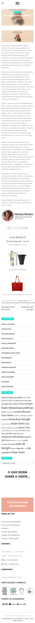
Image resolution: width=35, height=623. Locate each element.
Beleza (11, 404)
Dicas (12, 419)
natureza (16, 433)
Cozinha (16, 416)
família (3, 428)
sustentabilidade (8, 444)
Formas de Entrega (9, 532)
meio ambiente (15, 430)
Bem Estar (19, 403)
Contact (24, 616)
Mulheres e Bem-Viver (10, 353)
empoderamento (16, 303)
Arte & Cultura (7, 324)
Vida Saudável (7, 386)
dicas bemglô (22, 419)
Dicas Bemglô (7, 339)
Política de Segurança (10, 525)
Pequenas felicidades (12, 436)
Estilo (27, 423)
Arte (28, 397)
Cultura (4, 419)
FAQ (29, 616)
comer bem (9, 412)
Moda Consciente (8, 343)
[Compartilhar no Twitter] (15, 228)
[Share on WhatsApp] (8, 228)
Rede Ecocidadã (8, 372)
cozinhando (22, 416)
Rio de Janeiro (18, 440)
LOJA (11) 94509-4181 (11, 564)
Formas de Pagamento (10, 535)
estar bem (17, 423)
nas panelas (6, 433)
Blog (19, 616)
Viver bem (18, 452)
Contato (5, 528)
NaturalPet (6, 362)
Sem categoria (7, 377)
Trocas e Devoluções (10, 538)
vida (25, 448)
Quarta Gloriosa (8, 367)
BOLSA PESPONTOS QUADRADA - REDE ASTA (17, 294)
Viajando (5, 382)
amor (24, 398)
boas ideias (8, 408)
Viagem (13, 448)
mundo (27, 430)
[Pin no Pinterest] (22, 228)
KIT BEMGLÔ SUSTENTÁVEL (17, 269)
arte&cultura (19, 400)
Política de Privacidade (11, 522)
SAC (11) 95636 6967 (10, 560)
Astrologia (6, 329)
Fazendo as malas (12, 428)
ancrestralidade (6, 303)
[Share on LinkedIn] (26, 228)
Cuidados (30, 416)
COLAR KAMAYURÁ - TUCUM (17, 245)
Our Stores (13, 616)
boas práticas (24, 408)
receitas (12, 440)
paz (22, 434)
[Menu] (2, 3)
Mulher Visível (17, 12)
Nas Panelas (6, 358)
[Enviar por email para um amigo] (19, 228)
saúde (25, 440)
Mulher (29, 303)
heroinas (23, 303)
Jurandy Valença (6, 430)
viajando (20, 448)
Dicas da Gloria (5, 424)
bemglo (29, 403)
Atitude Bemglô (8, 334)
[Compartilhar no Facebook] (12, 228)
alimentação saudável (12, 397)
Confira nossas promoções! (17, 504)
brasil (3, 412)
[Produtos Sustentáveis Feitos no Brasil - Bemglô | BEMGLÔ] (17, 3)
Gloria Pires (24, 427)
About (7, 616)
